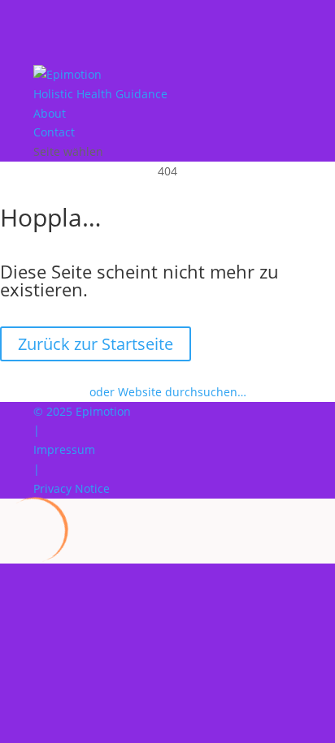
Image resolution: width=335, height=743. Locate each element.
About (49, 113)
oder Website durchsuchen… (167, 392)
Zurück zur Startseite (95, 344)
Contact (54, 132)
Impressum (64, 449)
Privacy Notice (71, 488)
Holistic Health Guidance (100, 94)
